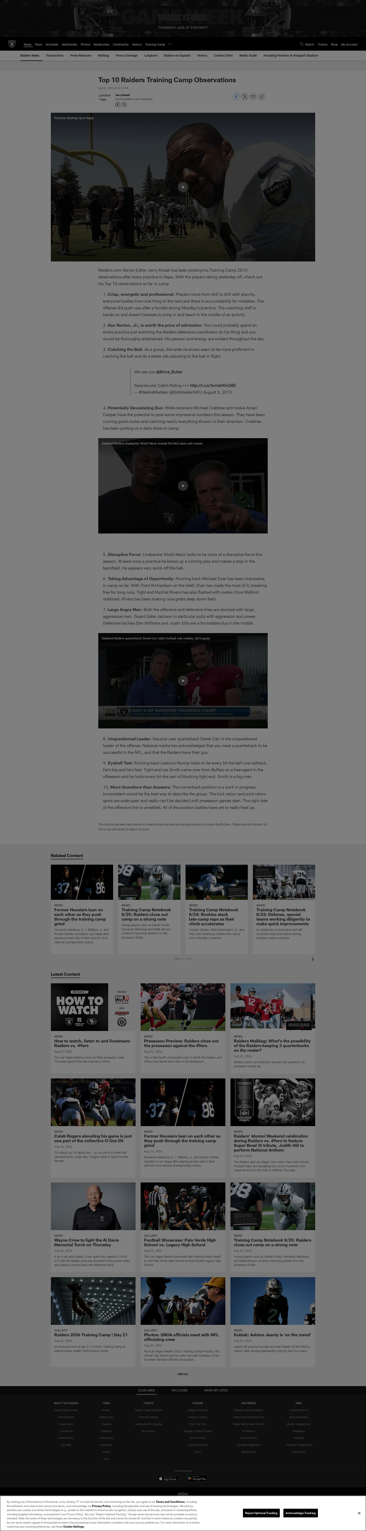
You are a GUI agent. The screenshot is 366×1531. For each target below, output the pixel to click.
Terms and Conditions (170, 1501)
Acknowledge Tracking (301, 1512)
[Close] (359, 1513)
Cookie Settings (73, 1526)
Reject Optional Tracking (261, 1512)
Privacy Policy (101, 1506)
